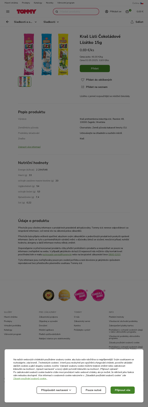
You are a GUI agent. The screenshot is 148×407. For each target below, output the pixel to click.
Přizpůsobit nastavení (54, 390)
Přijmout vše (122, 390)
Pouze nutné (93, 390)
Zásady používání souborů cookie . (30, 378)
